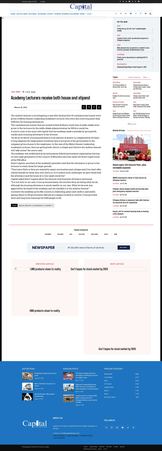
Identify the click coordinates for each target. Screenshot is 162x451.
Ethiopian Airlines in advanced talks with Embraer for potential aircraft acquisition (131, 201)
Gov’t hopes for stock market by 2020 (117, 349)
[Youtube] (138, 1)
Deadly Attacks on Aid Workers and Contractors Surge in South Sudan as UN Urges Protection (121, 115)
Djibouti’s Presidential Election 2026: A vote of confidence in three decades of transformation (87, 387)
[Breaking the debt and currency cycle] (27, 376)
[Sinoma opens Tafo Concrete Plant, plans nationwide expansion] (132, 147)
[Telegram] (129, 1)
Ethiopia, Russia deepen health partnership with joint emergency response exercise (130, 190)
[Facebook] (120, 1)
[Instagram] (123, 1)
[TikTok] (132, 1)
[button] (150, 13)
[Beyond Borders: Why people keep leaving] (27, 397)
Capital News (116, 82)
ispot (118, 26)
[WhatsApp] (99, 107)
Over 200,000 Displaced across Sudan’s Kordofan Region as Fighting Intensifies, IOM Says (141, 115)
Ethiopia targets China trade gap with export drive (141, 97)
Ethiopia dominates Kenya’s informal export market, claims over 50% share (141, 87)
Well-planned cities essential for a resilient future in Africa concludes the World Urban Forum (133, 49)
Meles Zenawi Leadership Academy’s (36, 205)
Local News (15, 92)
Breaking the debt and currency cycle (121, 97)
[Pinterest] (94, 107)
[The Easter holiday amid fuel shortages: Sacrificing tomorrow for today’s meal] (68, 376)
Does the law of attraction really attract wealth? (120, 106)
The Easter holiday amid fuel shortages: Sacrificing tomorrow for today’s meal (87, 375)
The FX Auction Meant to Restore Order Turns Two (120, 86)
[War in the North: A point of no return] (27, 386)
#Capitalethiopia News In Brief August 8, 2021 (131, 67)
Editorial (115, 93)
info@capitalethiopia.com (70, 433)
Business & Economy (118, 102)
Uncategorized (122, 64)
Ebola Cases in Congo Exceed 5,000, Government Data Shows (141, 106)
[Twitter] (135, 1)
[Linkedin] (126, 1)
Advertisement (134, 77)
